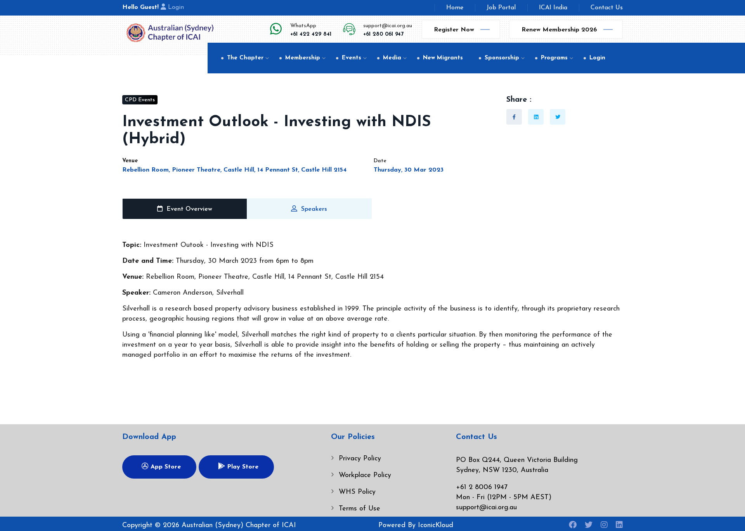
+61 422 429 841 (310, 34)
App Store (165, 467)
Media (392, 58)
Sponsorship (502, 58)
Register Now (454, 30)
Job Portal (501, 8)
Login (176, 7)
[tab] (184, 208)
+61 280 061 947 (383, 34)
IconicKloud (435, 525)
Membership (302, 58)
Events (351, 58)
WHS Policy (357, 492)
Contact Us (607, 8)
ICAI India (553, 8)
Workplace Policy (365, 475)
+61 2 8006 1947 (482, 487)
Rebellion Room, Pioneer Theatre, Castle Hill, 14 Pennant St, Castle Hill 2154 (234, 170)
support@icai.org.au (387, 26)
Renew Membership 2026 (559, 30)
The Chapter (245, 58)
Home (454, 8)
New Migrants (443, 58)
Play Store (241, 467)
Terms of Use (359, 508)
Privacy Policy (360, 458)
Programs (554, 58)
